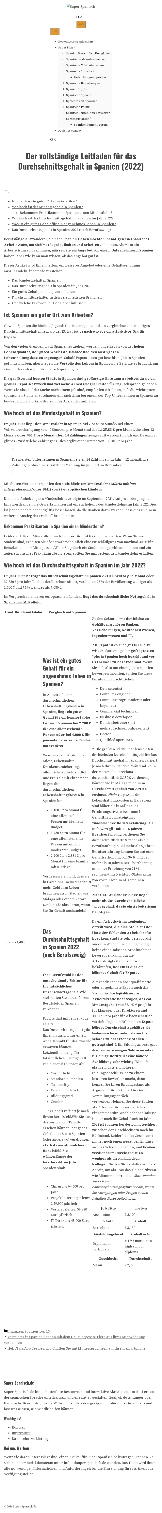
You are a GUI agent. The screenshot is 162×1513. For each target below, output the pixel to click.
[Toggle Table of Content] (7, 192)
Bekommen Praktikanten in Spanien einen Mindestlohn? (66, 213)
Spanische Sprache (79, 95)
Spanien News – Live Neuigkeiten (89, 53)
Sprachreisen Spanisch (81, 101)
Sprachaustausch (77, 119)
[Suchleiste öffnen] (79, 18)
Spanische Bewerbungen (83, 83)
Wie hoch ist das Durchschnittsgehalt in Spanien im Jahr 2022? (62, 218)
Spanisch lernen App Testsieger (88, 113)
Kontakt (18, 1427)
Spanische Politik (77, 107)
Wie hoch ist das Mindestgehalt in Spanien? (47, 207)
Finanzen (15, 1331)
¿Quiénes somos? (69, 131)
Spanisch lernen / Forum (91, 125)
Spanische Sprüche (79, 71)
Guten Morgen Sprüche (90, 77)
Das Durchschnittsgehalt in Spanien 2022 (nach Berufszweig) (61, 230)
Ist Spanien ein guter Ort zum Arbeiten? (44, 201)
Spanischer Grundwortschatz (86, 59)
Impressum (21, 1433)
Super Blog (65, 47)
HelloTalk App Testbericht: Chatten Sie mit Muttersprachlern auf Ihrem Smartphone (77, 1348)
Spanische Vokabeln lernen (85, 65)
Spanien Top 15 (76, 89)
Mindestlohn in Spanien (62, 424)
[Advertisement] (81, 1299)
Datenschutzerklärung (30, 1438)
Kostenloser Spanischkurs (76, 42)
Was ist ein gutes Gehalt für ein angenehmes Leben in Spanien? (64, 224)
